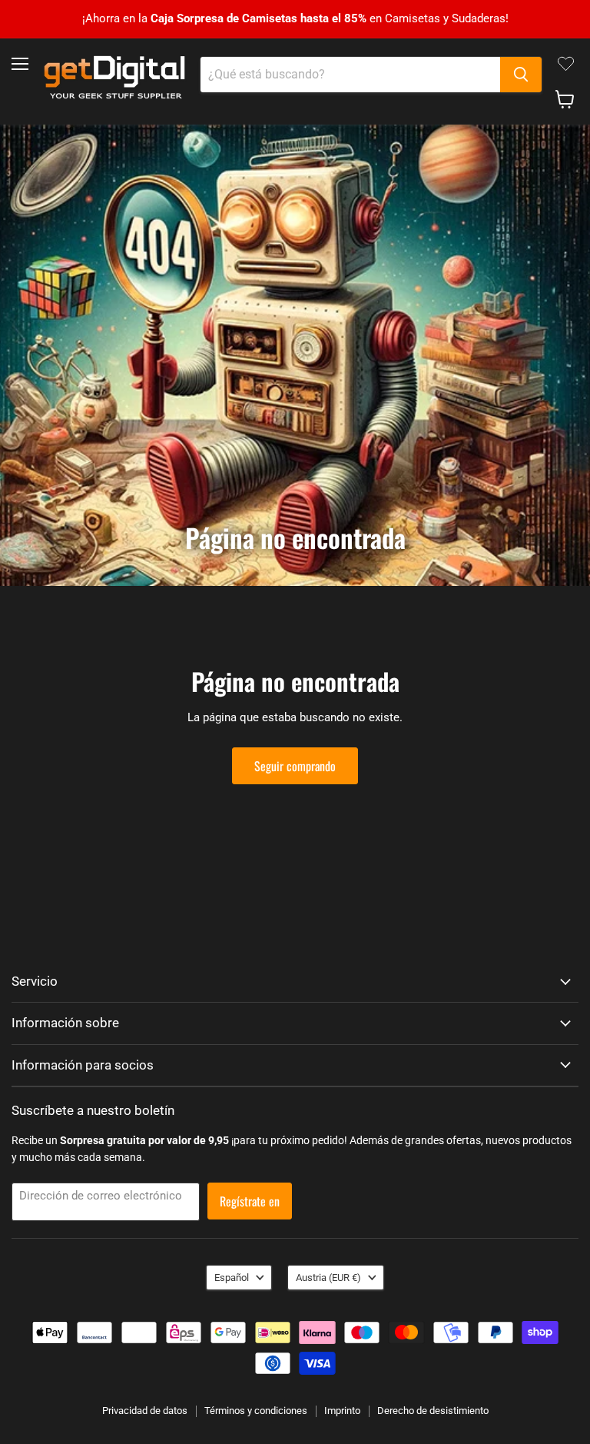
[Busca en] (521, 74)
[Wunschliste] (566, 64)
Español (231, 1277)
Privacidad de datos (144, 1410)
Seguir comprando (295, 766)
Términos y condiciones (255, 1410)
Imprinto (342, 1410)
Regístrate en (250, 1201)
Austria (328, 1277)
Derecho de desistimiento (433, 1410)
